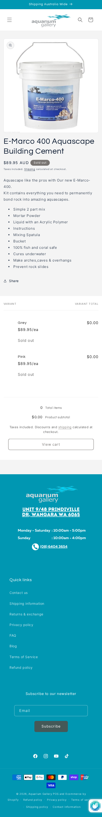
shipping (65, 427)
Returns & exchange (26, 614)
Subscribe (51, 726)
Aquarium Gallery (40, 794)
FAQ (12, 635)
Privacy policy (21, 625)
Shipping (29, 169)
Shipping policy (37, 807)
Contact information (66, 807)
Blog (13, 646)
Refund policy (21, 667)
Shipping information (26, 603)
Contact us (18, 593)
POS (56, 794)
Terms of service (82, 799)
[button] (9, 20)
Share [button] (14, 281)
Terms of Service (23, 657)
